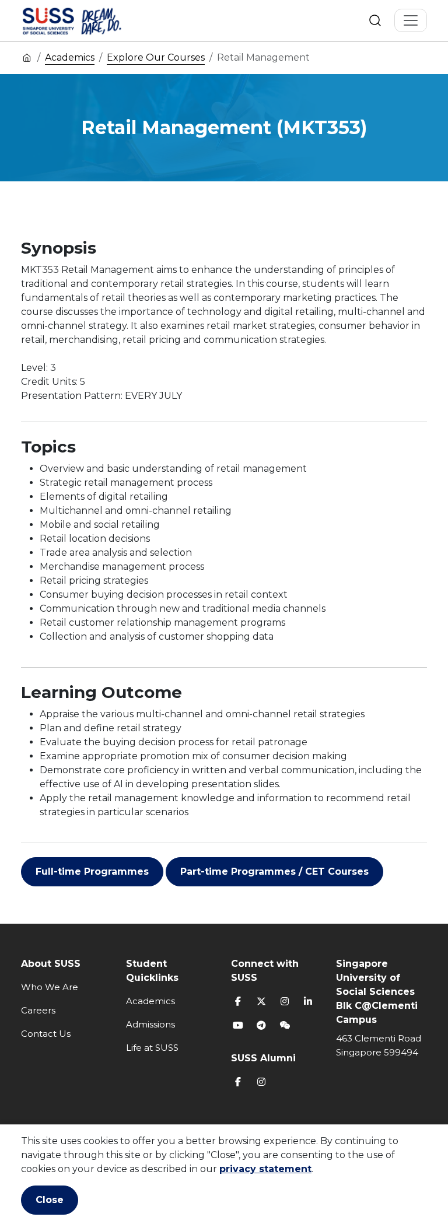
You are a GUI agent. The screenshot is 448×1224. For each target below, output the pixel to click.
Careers (38, 1010)
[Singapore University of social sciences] (91, 20)
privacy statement (265, 1168)
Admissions (150, 1024)
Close (50, 1199)
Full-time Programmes (92, 871)
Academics (69, 57)
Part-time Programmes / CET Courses (274, 871)
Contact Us (46, 1033)
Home (27, 57)
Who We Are (49, 986)
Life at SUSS (152, 1047)
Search (375, 20)
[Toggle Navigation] (410, 20)
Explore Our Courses (156, 57)
